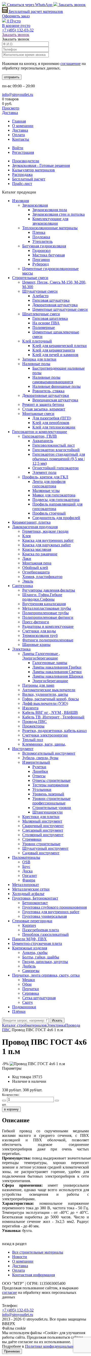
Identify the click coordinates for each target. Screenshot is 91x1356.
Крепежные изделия (29, 948)
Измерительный (36, 762)
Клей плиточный (37, 341)
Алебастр (40, 296)
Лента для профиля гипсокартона (48, 483)
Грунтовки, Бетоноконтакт (35, 898)
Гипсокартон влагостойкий (56, 450)
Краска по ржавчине (39, 554)
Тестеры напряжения (50, 785)
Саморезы (30, 970)
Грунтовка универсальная (44, 916)
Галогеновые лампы (49, 663)
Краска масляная (36, 549)
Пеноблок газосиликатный (45, 934)
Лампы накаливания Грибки (56, 667)
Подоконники (24, 1007)
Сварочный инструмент (43, 826)
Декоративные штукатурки (45, 395)
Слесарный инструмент (42, 830)
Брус (26, 866)
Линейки (40, 771)
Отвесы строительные (51, 780)
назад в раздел (14, 1244)
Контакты (20, 139)
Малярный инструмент (42, 821)
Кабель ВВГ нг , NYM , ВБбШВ (50, 712)
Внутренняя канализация (44, 604)
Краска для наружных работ (46, 545)
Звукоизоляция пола (49, 210)
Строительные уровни (51, 807)
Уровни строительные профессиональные (51, 800)
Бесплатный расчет (35, 11)
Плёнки (19, 1011)
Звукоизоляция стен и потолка (58, 214)
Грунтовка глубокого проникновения (54, 907)
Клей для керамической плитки (59, 345)
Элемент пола (44, 472)
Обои (27, 984)
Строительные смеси (30, 278)
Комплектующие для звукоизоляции (50, 221)
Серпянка (30, 993)
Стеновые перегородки (32, 921)
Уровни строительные (41, 844)
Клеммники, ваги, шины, (44, 744)
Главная (19, 121)
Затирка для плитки (39, 359)
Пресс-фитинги (35, 622)
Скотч (27, 1002)
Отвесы (39, 776)
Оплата (18, 135)
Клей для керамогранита (53, 350)
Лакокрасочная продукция (35, 527)
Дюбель (29, 966)
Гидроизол (41, 250)
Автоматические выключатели (48, 690)
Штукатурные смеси (40, 291)
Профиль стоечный (49, 513)
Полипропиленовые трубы (45, 613)
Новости (19, 1257)
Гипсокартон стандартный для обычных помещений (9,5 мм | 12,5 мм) (58, 459)
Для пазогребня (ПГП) (51, 418)
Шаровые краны (36, 644)
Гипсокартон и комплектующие (39, 432)
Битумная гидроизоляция (44, 246)
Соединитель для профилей (56, 518)
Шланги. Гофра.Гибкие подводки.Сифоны (42, 597)
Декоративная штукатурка (55, 305)
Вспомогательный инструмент (48, 753)
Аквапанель (42, 441)
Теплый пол (32, 740)
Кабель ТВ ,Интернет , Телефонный (53, 717)
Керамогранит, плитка (31, 522)
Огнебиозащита (36, 572)
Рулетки (39, 767)
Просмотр (10, 108)
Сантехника (22, 586)
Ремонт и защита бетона (43, 404)
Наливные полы (36, 364)
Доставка (10, 112)
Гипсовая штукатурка (51, 300)
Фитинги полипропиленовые (47, 640)
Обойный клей (35, 567)
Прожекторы (33, 726)
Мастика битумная (48, 255)
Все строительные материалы (37, 1252)
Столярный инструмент (42, 835)
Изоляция (20, 201)
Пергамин (41, 259)
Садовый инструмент (40, 853)
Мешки (28, 980)
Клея (26, 536)
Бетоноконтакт (35, 903)
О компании (22, 126)
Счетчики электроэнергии (45, 735)
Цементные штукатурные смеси (60, 309)
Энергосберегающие (50, 681)
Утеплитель (42, 241)
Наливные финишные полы (56, 386)
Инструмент (22, 749)
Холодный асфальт (28, 894)
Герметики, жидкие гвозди (45, 531)
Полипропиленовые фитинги (47, 617)
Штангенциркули (47, 812)
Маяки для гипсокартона (53, 495)
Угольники (41, 789)
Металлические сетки (31, 889)
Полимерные (43, 327)
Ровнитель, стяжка (48, 391)
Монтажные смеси (38, 413)
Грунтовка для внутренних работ (50, 912)
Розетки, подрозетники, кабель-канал (54, 730)
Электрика (21, 649)
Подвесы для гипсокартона (55, 499)
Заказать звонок (71, 5)
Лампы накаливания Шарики (57, 676)
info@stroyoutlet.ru (17, 94)
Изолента (30, 708)
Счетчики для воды (39, 631)
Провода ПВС (34, 721)
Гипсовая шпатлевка (50, 318)
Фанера (28, 880)
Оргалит (29, 875)
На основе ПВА (46, 323)
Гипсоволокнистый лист (53, 445)
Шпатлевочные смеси (41, 314)
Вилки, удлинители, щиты (45, 694)
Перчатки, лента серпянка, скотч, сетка (46, 975)
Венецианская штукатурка (55, 400)
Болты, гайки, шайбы (40, 957)
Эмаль (27, 581)
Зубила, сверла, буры (40, 758)
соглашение (70, 63)
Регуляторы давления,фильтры (48, 590)
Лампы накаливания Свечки (57, 672)
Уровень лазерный (48, 794)
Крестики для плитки (40, 817)
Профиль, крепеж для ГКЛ (45, 477)
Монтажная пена (36, 563)
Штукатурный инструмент (45, 848)
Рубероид (40, 264)
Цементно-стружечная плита (37, 943)
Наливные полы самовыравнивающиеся (52, 379)
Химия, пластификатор (42, 576)
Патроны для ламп (38, 685)
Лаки (26, 558)
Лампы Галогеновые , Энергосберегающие (41, 655)
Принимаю (12, 1351)
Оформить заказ (16, 16)
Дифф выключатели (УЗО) (45, 703)
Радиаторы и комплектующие (48, 626)
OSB (26, 862)
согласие (9, 1292)
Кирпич (29, 925)
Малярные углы (46, 490)
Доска (27, 871)
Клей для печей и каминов (55, 355)
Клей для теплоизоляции (53, 427)
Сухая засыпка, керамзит (43, 409)
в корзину (11, 1109)
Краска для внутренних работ (48, 540)
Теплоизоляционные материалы (50, 228)
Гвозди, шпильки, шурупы (45, 961)
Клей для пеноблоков (50, 422)
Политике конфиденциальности (52, 1346)
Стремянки (31, 839)
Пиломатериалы (26, 857)
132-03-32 (18, 30)
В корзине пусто (16, 25)
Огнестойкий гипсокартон (55, 468)
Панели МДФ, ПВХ (29, 939)
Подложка (41, 237)
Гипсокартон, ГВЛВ (39, 436)
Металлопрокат (25, 884)
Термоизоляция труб (40, 635)
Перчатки (30, 989)
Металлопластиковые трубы (46, 608)
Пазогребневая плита (40, 930)
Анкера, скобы (35, 952)
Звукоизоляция (35, 205)
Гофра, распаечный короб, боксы (50, 699)
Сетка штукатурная (39, 998)
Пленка (38, 232)
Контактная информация (33, 1275)
